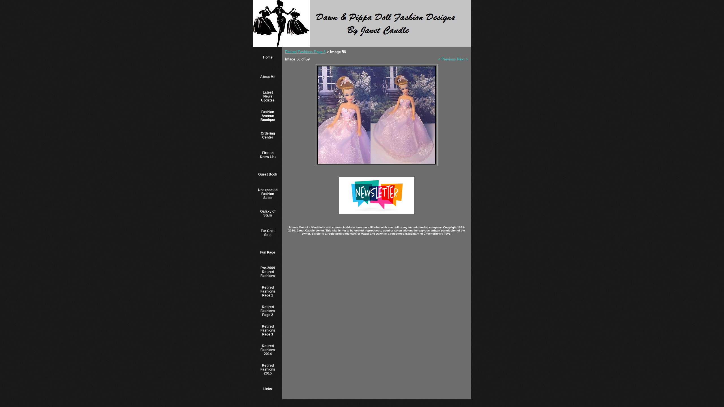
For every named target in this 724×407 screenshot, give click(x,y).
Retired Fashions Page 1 (267, 291)
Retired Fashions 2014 (267, 350)
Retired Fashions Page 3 (267, 330)
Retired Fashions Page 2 (267, 311)
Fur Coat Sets (268, 233)
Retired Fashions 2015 (267, 369)
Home (268, 57)
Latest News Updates (268, 96)
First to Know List (268, 155)
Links (267, 389)
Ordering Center (268, 135)
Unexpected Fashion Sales (267, 194)
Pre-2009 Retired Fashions (267, 272)
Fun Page (267, 252)
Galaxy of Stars (267, 213)
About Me (267, 77)
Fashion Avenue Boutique (267, 116)
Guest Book (267, 174)
